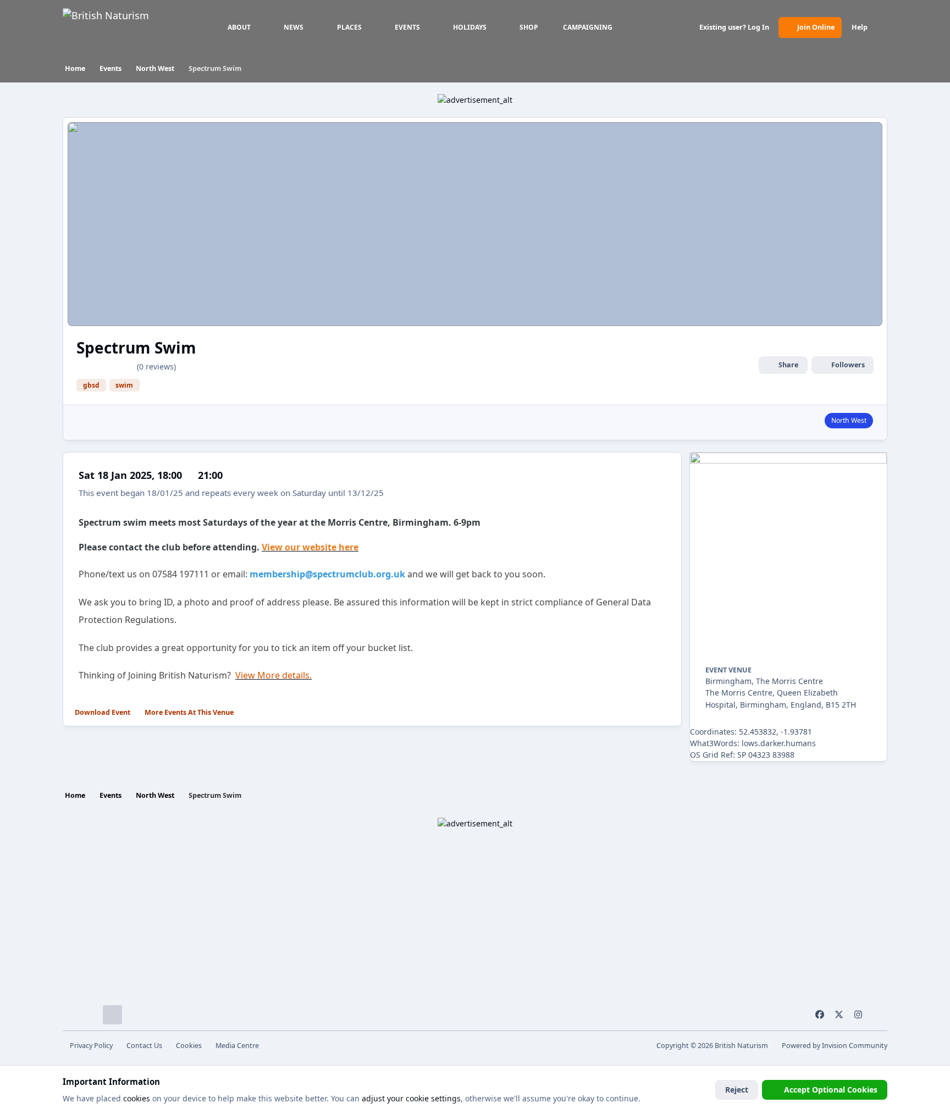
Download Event (102, 712)
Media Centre (237, 1045)
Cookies (189, 1045)
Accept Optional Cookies (830, 1089)
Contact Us (144, 1045)
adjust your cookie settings (411, 1098)
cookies (136, 1098)
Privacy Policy (91, 1045)
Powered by (834, 1045)
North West (848, 420)
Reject (736, 1089)
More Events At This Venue (189, 712)
